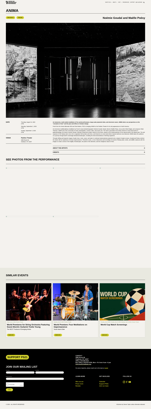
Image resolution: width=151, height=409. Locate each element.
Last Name (37, 370)
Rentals (78, 386)
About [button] (114, 2)
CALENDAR (139, 2)
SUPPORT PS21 (17, 357)
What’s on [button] (108, 2)
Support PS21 (103, 384)
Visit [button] (119, 2)
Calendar (102, 381)
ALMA (106, 368)
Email (9, 376)
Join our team (103, 386)
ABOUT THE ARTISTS (60, 148)
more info (11, 335)
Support (132, 2)
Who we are (79, 381)
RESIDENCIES (126, 2)
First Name (8, 370)
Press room (79, 384)
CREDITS (56, 152)
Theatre (20, 17)
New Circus (10, 17)
